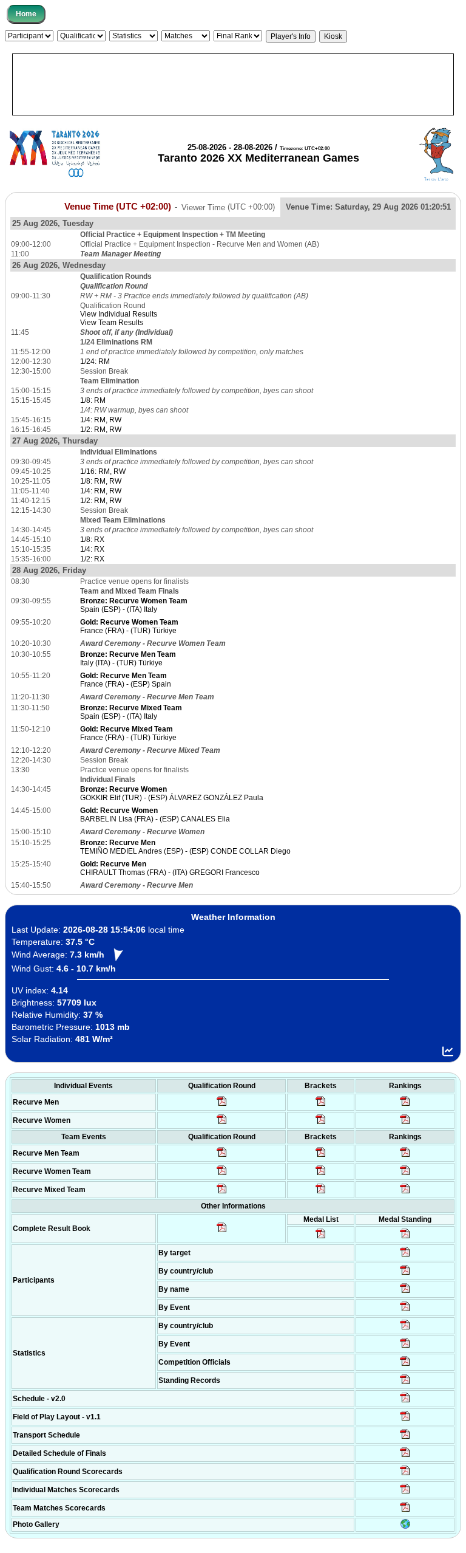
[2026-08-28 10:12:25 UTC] (320, 1192)
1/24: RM (95, 361)
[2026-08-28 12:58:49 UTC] (320, 1123)
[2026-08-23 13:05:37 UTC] (405, 1256)
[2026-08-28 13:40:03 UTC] (320, 1105)
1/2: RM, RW (100, 429)
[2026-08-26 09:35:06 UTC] (221, 1192)
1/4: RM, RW (100, 420)
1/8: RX (92, 539)
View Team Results (111, 322)
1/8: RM (93, 400)
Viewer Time (228, 206)
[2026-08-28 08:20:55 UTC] (320, 1174)
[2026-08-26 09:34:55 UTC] (221, 1105)
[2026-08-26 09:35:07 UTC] (221, 1174)
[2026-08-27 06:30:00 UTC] (405, 1401)
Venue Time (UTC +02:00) (117, 206)
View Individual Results (118, 314)
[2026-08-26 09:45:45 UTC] (405, 1474)
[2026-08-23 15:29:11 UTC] (405, 1383)
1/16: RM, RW (103, 471)
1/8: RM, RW (100, 481)
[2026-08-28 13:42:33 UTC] (405, 1493)
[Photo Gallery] (405, 1526)
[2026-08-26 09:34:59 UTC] (221, 1123)
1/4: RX (92, 549)
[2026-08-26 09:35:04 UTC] (221, 1156)
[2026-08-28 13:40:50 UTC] (221, 1231)
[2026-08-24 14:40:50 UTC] (405, 1274)
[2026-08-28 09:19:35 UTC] (320, 1156)
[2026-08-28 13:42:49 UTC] (405, 1511)
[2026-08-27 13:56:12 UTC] (405, 1456)
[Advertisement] (233, 84)
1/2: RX (92, 559)
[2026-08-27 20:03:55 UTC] (405, 1438)
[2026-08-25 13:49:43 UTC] (405, 1365)
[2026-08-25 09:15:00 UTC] (405, 1420)
